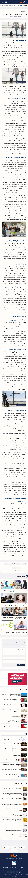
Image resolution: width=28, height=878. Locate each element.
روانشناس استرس (9, 433)
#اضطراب (18, 563)
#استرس (24, 563)
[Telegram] (15, 568)
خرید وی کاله (14, 847)
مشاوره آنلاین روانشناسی (10, 88)
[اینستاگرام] (11, 872)
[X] (20, 568)
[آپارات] (20, 872)
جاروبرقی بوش (21, 847)
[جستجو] (2, 2)
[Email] (13, 568)
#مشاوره (6, 563)
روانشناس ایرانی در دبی (10, 304)
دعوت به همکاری (5, 866)
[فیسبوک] (8, 872)
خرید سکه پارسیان (14, 850)
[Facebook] (18, 568)
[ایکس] (17, 872)
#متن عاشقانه (6, 5)
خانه (26, 11)
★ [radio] (17, 570)
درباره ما (20, 866)
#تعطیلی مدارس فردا (12, 5)
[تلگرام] (14, 872)
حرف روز (11, 867)
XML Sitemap (5, 867)
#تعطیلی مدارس (19, 5)
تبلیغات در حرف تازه (13, 866)
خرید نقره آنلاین (6, 847)
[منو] (6, 2)
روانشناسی (23, 11)
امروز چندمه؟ (17, 867)
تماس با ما (23, 867)
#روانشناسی (12, 563)
